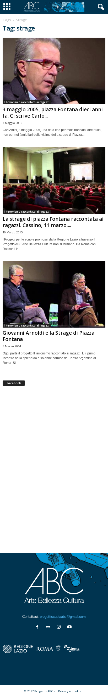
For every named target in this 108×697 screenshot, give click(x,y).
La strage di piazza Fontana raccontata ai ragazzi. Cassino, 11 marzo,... (53, 222)
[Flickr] (49, 627)
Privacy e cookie (69, 691)
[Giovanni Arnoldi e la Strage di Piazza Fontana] (54, 294)
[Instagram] (60, 627)
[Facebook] (38, 627)
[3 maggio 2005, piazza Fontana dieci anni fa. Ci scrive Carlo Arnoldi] (54, 71)
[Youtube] (70, 627)
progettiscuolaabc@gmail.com (63, 617)
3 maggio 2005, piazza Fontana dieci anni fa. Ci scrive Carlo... (53, 112)
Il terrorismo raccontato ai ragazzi (27, 102)
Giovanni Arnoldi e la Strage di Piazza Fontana (48, 336)
